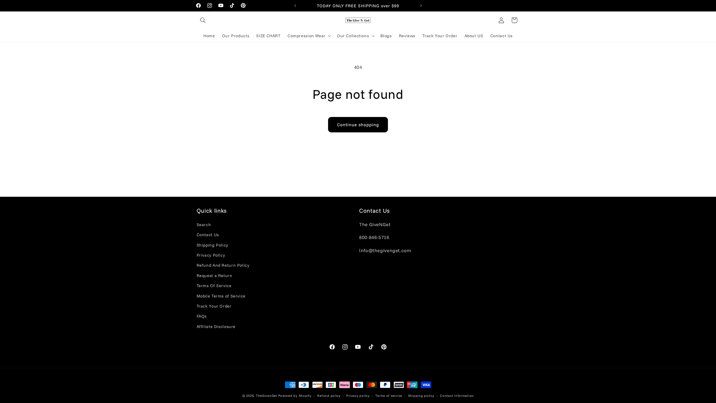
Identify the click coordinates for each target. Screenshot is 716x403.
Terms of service (388, 395)
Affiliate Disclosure (216, 326)
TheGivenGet (266, 395)
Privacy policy (357, 395)
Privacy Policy (211, 255)
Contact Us (208, 234)
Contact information (457, 395)
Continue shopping (358, 124)
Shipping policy (421, 395)
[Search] (203, 20)
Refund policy (329, 395)
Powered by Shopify (295, 395)
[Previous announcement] (295, 5)
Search (204, 224)
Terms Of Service (214, 285)
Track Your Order (214, 306)
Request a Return (214, 275)
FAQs (202, 316)
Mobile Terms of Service (221, 296)
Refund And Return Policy (223, 265)
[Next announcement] (421, 5)
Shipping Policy (212, 245)
